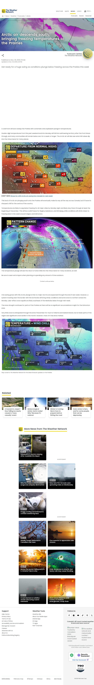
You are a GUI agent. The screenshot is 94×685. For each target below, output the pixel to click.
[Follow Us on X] (92, 615)
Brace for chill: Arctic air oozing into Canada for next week (32, 196)
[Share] (2, 55)
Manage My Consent (8, 626)
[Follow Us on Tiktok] (82, 615)
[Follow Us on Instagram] (73, 615)
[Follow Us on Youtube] (78, 615)
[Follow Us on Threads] (87, 615)
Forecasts (21, 16)
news (7, 16)
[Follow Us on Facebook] (69, 615)
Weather (13, 16)
